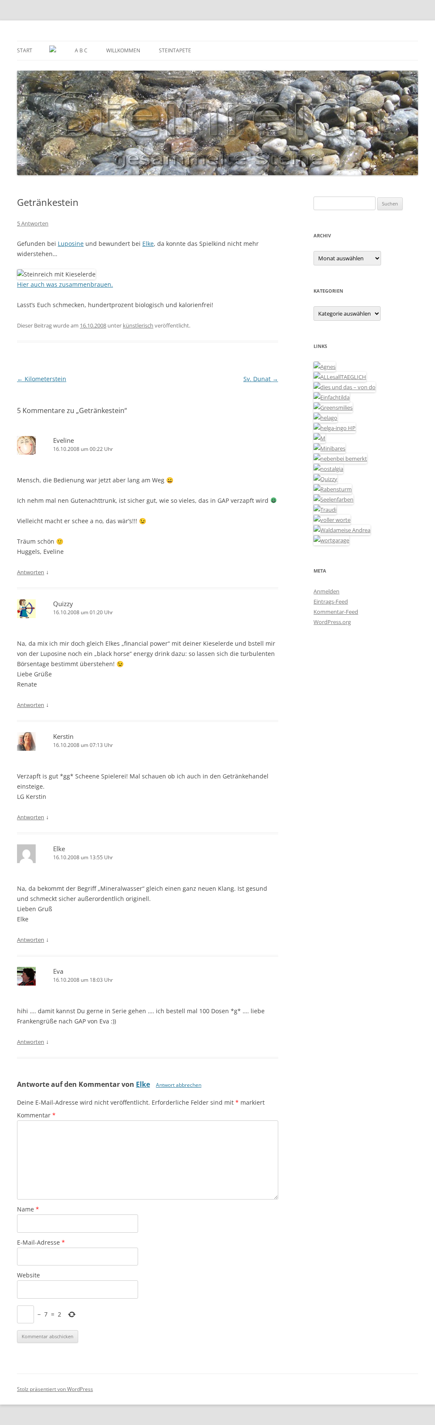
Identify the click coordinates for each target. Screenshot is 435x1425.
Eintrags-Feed (331, 601)
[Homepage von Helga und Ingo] (335, 428)
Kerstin (63, 736)
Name (28, 1209)
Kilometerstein (41, 379)
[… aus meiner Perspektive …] (342, 530)
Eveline (63, 440)
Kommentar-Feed (336, 612)
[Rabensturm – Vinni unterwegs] (333, 489)
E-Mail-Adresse (41, 1242)
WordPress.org (332, 622)
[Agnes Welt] (325, 366)
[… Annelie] (340, 458)
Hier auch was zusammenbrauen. (65, 284)
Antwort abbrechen (178, 1085)
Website (28, 1275)
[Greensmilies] (333, 407)
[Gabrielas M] (319, 438)
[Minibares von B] (329, 448)
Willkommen (123, 50)
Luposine (71, 243)
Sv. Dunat (260, 379)
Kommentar (36, 1115)
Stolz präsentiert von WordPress (55, 1389)
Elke (148, 243)
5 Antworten (32, 223)
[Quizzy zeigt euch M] (325, 479)
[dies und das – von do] (345, 387)
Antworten (30, 572)
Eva (58, 971)
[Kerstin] (328, 469)
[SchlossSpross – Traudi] (325, 509)
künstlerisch (138, 325)
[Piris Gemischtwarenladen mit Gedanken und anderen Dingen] (332, 520)
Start (24, 50)
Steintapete (175, 50)
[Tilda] (332, 397)
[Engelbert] (340, 377)
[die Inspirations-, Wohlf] (333, 499)
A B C (81, 50)
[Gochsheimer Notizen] (325, 418)
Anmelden (326, 591)
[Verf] (331, 540)
